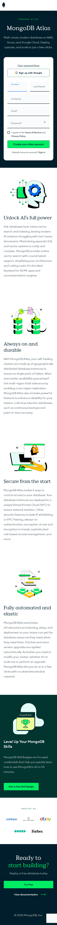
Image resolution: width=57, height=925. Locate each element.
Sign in (41, 152)
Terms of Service (33, 132)
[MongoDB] (11, 5)
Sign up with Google (30, 72)
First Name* (15, 84)
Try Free (28, 884)
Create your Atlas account (28, 144)
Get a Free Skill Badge (21, 786)
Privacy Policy (18, 136)
